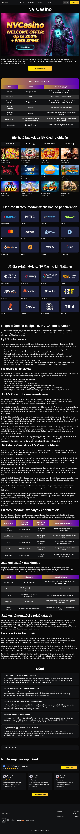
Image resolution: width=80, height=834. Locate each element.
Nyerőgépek (68, 143)
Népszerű (9, 143)
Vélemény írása (69, 767)
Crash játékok (48, 143)
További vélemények (40, 794)
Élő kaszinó (28, 143)
